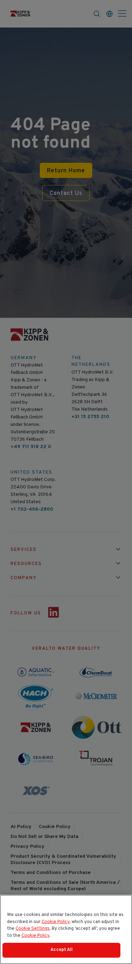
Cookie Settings (32, 929)
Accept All (61, 950)
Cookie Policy (55, 922)
